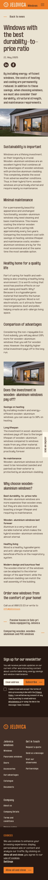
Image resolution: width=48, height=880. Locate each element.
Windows (8, 750)
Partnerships (32, 768)
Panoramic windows (13, 756)
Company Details (11, 811)
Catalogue (8, 781)
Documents (9, 787)
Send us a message (35, 753)
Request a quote (33, 747)
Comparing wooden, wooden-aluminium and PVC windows (20, 633)
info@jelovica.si (12, 609)
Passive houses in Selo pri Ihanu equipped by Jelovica (25, 622)
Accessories (9, 769)
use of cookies (11, 858)
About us (8, 805)
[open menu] (42, 4)
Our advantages (11, 775)
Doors (6, 763)
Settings (8, 861)
